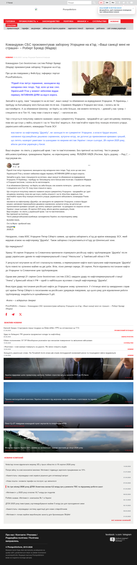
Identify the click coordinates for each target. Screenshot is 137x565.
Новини (114, 21)
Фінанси (82, 21)
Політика (68, 21)
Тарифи (25, 28)
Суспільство (99, 21)
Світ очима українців (116, 28)
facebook (110, 534)
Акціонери (35, 28)
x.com (118, 534)
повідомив (22, 73)
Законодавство (51, 21)
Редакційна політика (16, 537)
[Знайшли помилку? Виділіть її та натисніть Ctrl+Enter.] (120, 539)
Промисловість (27, 21)
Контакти (21, 534)
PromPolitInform (14, 77)
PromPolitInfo (11, 306)
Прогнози (90, 28)
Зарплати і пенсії (75, 28)
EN (107, 2)
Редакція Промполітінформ (39, 57)
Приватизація (13, 28)
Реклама (31, 534)
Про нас (10, 534)
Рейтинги (100, 28)
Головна (10, 21)
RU (113, 2)
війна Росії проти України (54, 28)
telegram (127, 534)
